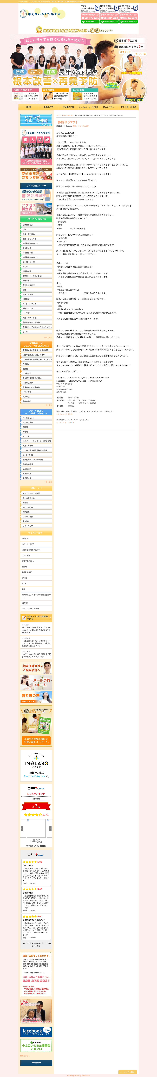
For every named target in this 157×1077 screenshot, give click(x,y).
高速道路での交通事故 (31, 387)
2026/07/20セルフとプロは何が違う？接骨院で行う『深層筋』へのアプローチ (36, 654)
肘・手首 (26, 313)
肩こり (25, 267)
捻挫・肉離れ (28, 294)
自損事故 (26, 397)
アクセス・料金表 (128, 107)
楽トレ (25, 332)
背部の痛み (27, 281)
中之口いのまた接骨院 (64, 414)
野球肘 (25, 427)
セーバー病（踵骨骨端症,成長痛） (36, 450)
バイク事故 (27, 392)
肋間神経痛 (27, 271)
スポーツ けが (28, 544)
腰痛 (23, 589)
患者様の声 (48, 107)
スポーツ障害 (28, 422)
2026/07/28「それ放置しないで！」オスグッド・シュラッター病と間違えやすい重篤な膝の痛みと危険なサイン (36, 642)
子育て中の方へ (28, 561)
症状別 (24, 578)
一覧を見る (48, 338)
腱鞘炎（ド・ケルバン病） (33, 276)
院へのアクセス (29, 498)
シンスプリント (29, 418)
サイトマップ (28, 526)
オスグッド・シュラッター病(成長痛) (37, 441)
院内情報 (25, 603)
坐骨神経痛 (27, 248)
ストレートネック (29, 304)
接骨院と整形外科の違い (32, 378)
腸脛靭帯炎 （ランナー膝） (33, 460)
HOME (28, 107)
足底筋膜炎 (27, 469)
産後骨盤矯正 (27, 572)
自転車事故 (27, 401)
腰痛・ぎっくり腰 (29, 239)
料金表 (25, 503)
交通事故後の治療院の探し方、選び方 (37, 359)
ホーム (58, 115)
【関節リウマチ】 (67, 122)
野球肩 (25, 432)
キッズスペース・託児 (31, 493)
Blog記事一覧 (68, 115)
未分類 (24, 567)
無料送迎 (26, 512)
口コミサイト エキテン (65, 422)
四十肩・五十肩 (29, 262)
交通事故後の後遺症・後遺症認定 (35, 350)
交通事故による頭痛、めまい (34, 355)
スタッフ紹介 (28, 517)
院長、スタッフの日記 (81, 126)
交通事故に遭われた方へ (31, 550)
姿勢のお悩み (28, 225)
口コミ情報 (26, 555)
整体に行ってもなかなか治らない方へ (37, 327)
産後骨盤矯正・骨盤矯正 (32, 322)
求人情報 (26, 521)
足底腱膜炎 (27, 474)
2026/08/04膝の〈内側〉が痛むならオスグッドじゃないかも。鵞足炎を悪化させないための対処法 (36, 629)
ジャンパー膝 (28, 455)
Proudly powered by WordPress (78, 1076)
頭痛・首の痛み (29, 234)
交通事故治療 (28, 383)
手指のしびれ (28, 308)
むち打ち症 (27, 373)
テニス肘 (26, 436)
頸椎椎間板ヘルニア (30, 257)
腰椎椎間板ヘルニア (30, 243)
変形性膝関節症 (29, 285)
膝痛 (24, 290)
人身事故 (26, 364)
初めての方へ (28, 507)
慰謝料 (25, 369)
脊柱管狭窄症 (28, 253)
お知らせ (25, 538)
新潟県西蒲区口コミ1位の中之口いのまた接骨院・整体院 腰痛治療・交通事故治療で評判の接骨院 (51, 1)
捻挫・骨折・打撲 (29, 318)
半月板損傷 (27, 478)
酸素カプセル (25, 1056)
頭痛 (24, 229)
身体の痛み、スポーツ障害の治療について (36, 596)
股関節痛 (26, 299)
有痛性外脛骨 (28, 464)
